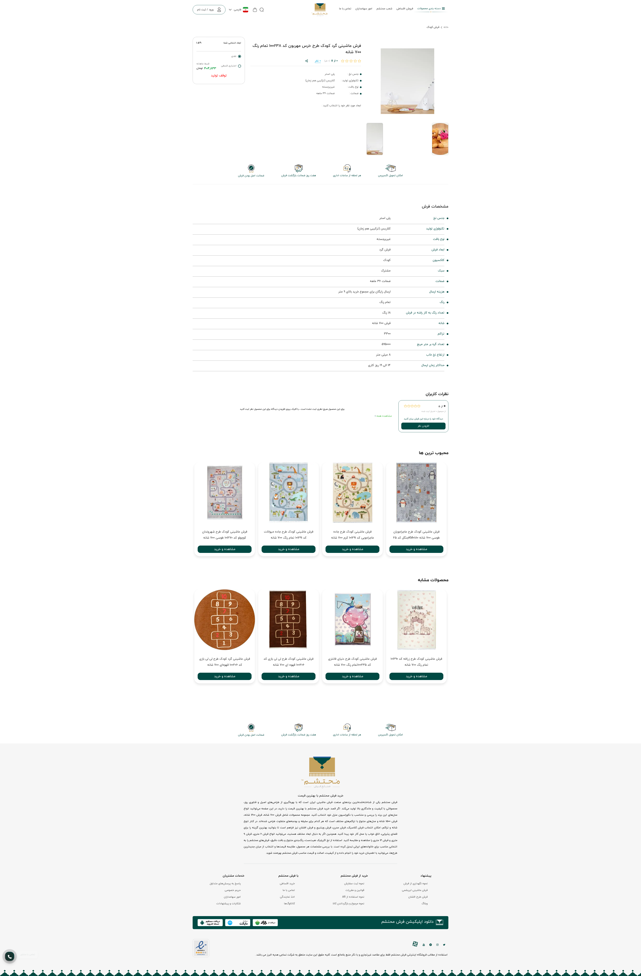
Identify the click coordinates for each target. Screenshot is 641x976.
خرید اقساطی (287, 883)
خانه (446, 27)
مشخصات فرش (435, 206)
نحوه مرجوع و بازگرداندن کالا (348, 903)
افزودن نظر (423, 426)
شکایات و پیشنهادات (228, 903)
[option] (225, 510)
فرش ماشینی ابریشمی (415, 890)
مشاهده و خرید (224, 549)
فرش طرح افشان (418, 897)
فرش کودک (433, 27)
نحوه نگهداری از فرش (415, 883)
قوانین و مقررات (355, 890)
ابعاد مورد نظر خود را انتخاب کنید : (341, 105)
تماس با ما (345, 9)
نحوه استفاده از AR (353, 897)
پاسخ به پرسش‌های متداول (225, 883)
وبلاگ (425, 903)
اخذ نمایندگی (287, 897)
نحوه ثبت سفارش (354, 883)
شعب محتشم (384, 9)
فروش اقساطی (404, 9)
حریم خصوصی (233, 890)
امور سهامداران (363, 9)
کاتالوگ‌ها (289, 903)
